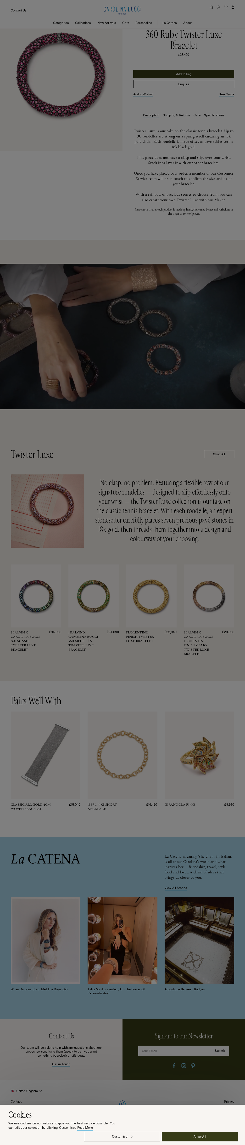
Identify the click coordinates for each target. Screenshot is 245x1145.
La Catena (169, 22)
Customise (119, 1136)
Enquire (183, 84)
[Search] (211, 7)
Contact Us (19, 10)
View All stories (176, 887)
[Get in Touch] (61, 1049)
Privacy (229, 1101)
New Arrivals (106, 22)
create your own (162, 200)
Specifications (214, 115)
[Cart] (233, 7)
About (187, 22)
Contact (16, 1101)
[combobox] (27, 1090)
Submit (220, 1050)
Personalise (143, 22)
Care (197, 115)
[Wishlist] (226, 7)
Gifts (125, 22)
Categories (61, 22)
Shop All (219, 454)
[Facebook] (174, 1065)
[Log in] (218, 7)
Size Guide (226, 94)
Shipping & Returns (176, 115)
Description (151, 115)
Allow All (200, 1136)
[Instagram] (184, 1065)
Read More (85, 1128)
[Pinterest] (193, 1065)
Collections (83, 22)
